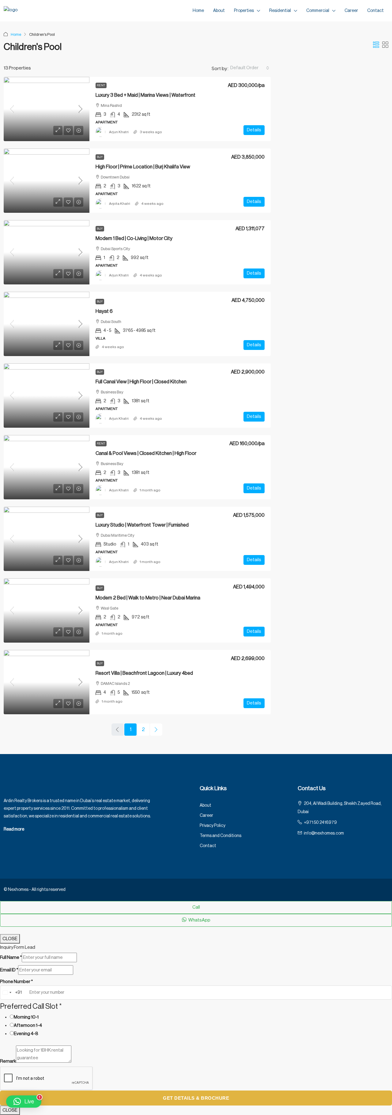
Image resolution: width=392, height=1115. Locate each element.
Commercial (317, 11)
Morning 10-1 (26, 1017)
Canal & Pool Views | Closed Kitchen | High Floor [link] (146, 453)
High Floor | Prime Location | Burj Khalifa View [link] (143, 166)
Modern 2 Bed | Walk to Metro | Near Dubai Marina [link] (148, 597)
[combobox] (249, 68)
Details (254, 130)
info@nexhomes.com (324, 833)
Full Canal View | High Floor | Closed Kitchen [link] (141, 381)
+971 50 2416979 (320, 822)
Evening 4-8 (26, 1033)
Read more (14, 829)
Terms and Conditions (220, 836)
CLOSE (9, 939)
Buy (100, 157)
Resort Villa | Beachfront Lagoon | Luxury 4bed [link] (144, 673)
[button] (376, 45)
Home (198, 11)
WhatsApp (199, 920)
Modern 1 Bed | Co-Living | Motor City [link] (134, 238)
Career (351, 11)
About (219, 11)
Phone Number (16, 981)
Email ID (9, 970)
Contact (375, 11)
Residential (280, 11)
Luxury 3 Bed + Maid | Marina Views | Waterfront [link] (145, 95)
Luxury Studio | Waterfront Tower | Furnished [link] (142, 525)
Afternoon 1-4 (28, 1025)
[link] (46, 109)
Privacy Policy (212, 826)
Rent (101, 85)
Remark (8, 1061)
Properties (244, 11)
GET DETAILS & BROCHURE (196, 1098)
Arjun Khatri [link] (119, 132)
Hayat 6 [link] (104, 311)
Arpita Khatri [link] (119, 203)
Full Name (11, 957)
